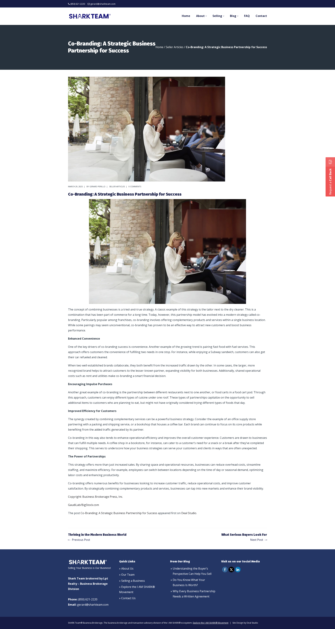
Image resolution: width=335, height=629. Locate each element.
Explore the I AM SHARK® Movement (210, 622)
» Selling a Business (132, 581)
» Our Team (127, 575)
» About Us (126, 568)
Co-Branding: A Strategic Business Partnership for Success (119, 513)
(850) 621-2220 (77, 3)
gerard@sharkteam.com (103, 3)
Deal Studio (188, 513)
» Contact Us (127, 598)
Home (159, 47)
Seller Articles (174, 47)
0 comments (135, 186)
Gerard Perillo (97, 186)
